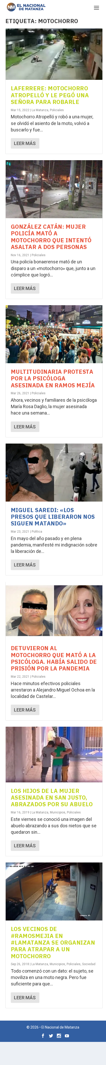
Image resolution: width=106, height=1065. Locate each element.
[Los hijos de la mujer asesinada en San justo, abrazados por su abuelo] (54, 754)
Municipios (57, 812)
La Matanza (40, 110)
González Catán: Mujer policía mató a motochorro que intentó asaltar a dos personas (51, 237)
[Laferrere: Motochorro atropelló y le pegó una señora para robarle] (54, 54)
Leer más (25, 143)
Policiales (57, 110)
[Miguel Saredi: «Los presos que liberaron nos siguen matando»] (54, 473)
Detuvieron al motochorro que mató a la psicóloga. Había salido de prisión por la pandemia (54, 658)
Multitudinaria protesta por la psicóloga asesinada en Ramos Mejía (53, 378)
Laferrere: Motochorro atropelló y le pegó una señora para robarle (50, 94)
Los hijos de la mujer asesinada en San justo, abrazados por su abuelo (52, 797)
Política (37, 531)
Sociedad (88, 964)
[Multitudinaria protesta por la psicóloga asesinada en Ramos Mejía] (54, 334)
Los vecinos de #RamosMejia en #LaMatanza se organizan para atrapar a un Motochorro (53, 942)
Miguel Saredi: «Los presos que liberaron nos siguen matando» (53, 516)
